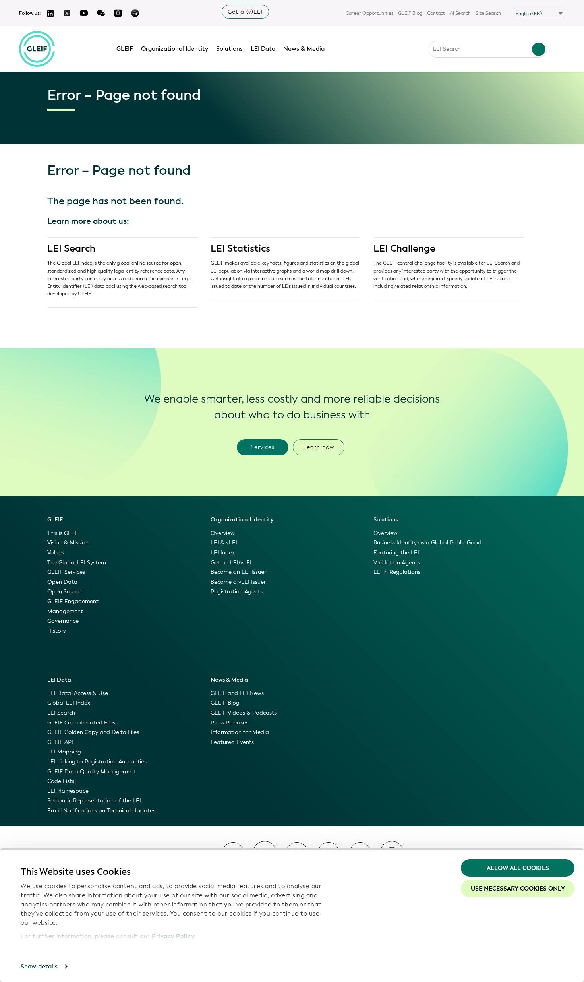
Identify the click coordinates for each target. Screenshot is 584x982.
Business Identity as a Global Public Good (427, 542)
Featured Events (232, 742)
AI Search (460, 13)
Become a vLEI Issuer (238, 582)
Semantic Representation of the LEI (94, 800)
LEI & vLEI (224, 542)
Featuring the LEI (396, 552)
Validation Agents (396, 562)
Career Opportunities (369, 13)
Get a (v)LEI (245, 11)
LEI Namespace (68, 791)
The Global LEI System (76, 562)
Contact (436, 13)
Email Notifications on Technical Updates (101, 810)
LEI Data (263, 49)
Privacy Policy (173, 936)
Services (263, 447)
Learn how (319, 447)
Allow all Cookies (518, 868)
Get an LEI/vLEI (231, 562)
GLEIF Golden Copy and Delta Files (93, 732)
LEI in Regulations (396, 572)
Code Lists (60, 781)
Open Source (64, 591)
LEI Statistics (240, 248)
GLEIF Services (66, 572)
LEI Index (223, 552)
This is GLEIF (63, 533)
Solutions (229, 49)
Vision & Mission (68, 542)
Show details (39, 966)
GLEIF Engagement (73, 601)
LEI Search (71, 248)
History (56, 631)
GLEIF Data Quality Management (91, 771)
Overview (223, 533)
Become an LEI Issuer (238, 572)
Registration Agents (237, 591)
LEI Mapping (64, 751)
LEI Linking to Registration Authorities (97, 761)
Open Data (62, 582)
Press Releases (229, 722)
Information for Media (240, 732)
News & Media (304, 49)
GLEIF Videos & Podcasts (244, 713)
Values (55, 552)
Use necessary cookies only (518, 889)
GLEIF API (60, 742)
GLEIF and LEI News (237, 693)
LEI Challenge (404, 248)
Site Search (488, 13)
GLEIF (124, 49)
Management (65, 611)
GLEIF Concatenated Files (81, 722)
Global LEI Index (68, 703)
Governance (63, 621)
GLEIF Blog (410, 13)
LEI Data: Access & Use (77, 693)
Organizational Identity (174, 49)
